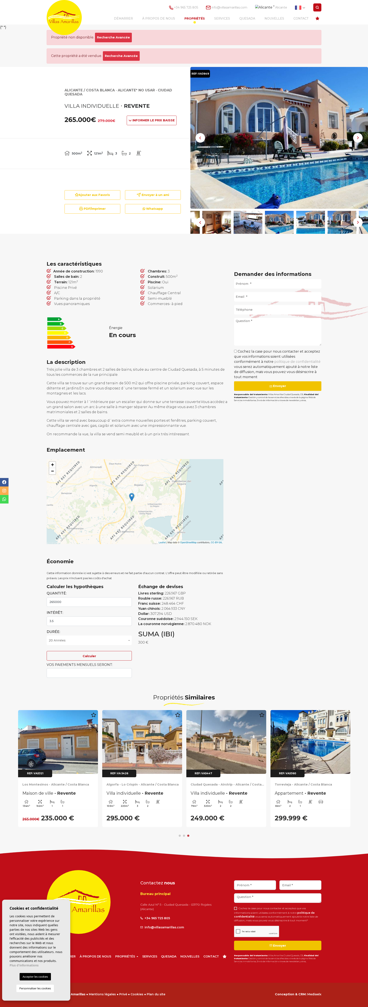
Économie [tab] (290, 245)
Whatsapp (154, 209)
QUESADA (247, 18)
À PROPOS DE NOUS (158, 18)
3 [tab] (188, 836)
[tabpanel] (58, 745)
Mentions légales (102, 994)
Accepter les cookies (35, 977)
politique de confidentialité (297, 362)
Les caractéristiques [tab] (85, 245)
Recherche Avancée (113, 37)
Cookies (137, 994)
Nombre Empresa (68, 17)
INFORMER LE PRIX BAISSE (153, 120)
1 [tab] (180, 836)
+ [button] (52, 464)
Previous (200, 138)
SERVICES (222, 18)
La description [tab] (158, 245)
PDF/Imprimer (94, 209)
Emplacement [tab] (226, 245)
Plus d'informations (24, 965)
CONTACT (300, 18)
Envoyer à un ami (155, 195)
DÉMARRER (123, 18)
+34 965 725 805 (185, 7)
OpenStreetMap (188, 542)
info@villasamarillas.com (229, 7)
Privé (123, 994)
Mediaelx (314, 994)
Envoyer (279, 386)
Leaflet (162, 542)
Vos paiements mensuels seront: (80, 665)
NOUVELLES (274, 18)
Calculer (89, 656)
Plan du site (156, 994)
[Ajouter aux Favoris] (93, 717)
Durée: (53, 632)
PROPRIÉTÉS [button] (194, 18)
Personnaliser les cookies (35, 988)
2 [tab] (184, 836)
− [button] (52, 471)
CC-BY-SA (216, 542)
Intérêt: (55, 613)
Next (358, 138)
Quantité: (56, 593)
